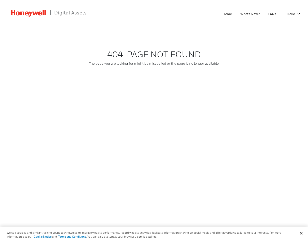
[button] (290, 14)
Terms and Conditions (72, 236)
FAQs (274, 14)
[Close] (301, 233)
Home (229, 14)
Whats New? (252, 14)
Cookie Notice (43, 236)
